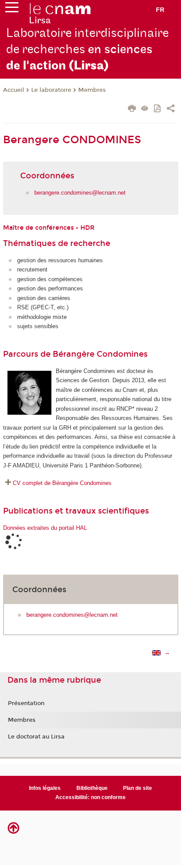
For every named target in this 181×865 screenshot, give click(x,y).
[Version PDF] (158, 109)
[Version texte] (144, 109)
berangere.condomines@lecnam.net (80, 192)
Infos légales (45, 788)
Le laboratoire (51, 90)
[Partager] (170, 109)
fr (160, 9)
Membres (92, 90)
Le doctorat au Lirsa (36, 736)
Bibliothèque (92, 788)
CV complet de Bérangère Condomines (62, 483)
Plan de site (137, 788)
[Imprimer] (132, 109)
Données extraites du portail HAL (45, 528)
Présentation (26, 703)
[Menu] (12, 9)
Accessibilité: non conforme (90, 797)
